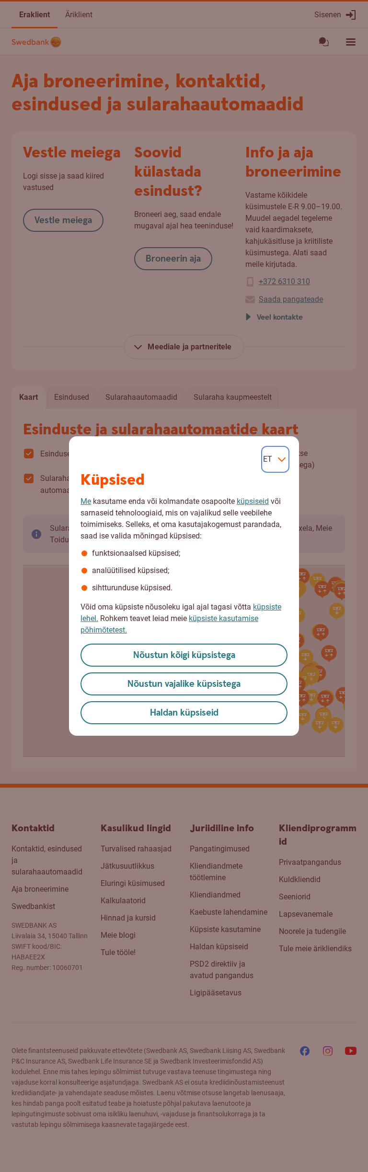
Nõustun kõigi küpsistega (184, 655)
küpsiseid (253, 501)
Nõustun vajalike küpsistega (184, 684)
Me (85, 501)
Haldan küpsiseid (184, 713)
